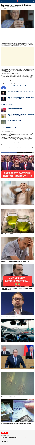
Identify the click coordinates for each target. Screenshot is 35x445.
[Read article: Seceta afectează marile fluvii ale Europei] (17, 383)
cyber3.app (6, 437)
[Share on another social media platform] (33, 152)
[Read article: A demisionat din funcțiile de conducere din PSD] (17, 166)
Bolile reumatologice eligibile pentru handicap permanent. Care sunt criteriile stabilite (15, 261)
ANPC (8, 441)
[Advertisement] (17, 35)
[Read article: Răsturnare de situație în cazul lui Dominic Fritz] (17, 303)
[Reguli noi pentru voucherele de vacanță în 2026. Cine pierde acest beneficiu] (3, 94)
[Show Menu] (1, 1)
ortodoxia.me (15, 437)
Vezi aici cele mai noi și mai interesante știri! (8, 127)
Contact (8, 435)
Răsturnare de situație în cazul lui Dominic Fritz (9, 316)
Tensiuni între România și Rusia (6, 369)
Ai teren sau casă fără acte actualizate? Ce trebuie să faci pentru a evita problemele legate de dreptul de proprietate (19, 86)
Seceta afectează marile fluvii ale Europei (14, 120)
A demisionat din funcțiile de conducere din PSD (15, 108)
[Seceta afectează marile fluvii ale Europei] (3, 123)
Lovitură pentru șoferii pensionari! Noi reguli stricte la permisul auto (12, 343)
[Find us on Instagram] (25, 439)
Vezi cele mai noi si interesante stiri (7, 104)
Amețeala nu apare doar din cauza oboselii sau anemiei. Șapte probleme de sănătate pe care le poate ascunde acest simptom (16, 206)
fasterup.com (11, 437)
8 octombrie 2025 (3, 8)
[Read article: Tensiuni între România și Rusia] (17, 357)
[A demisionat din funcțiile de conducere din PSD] (3, 111)
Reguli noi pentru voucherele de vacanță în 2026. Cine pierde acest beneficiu (20, 91)
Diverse (8, 8)
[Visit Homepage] (17, 1)
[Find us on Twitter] (27, 439)
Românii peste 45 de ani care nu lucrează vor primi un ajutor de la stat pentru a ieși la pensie (16, 423)
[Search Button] (33, 1)
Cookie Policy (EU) (3, 441)
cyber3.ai (2, 437)
